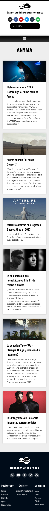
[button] (25, 39)
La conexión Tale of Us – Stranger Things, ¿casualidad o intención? (23, 350)
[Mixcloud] (32, 19)
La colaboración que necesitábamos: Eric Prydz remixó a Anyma (21, 280)
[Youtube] (21, 19)
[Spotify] (38, 19)
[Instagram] (10, 19)
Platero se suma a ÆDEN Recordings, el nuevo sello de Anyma (22, 91)
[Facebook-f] (15, 19)
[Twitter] (26, 19)
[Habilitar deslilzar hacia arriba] (43, 505)
